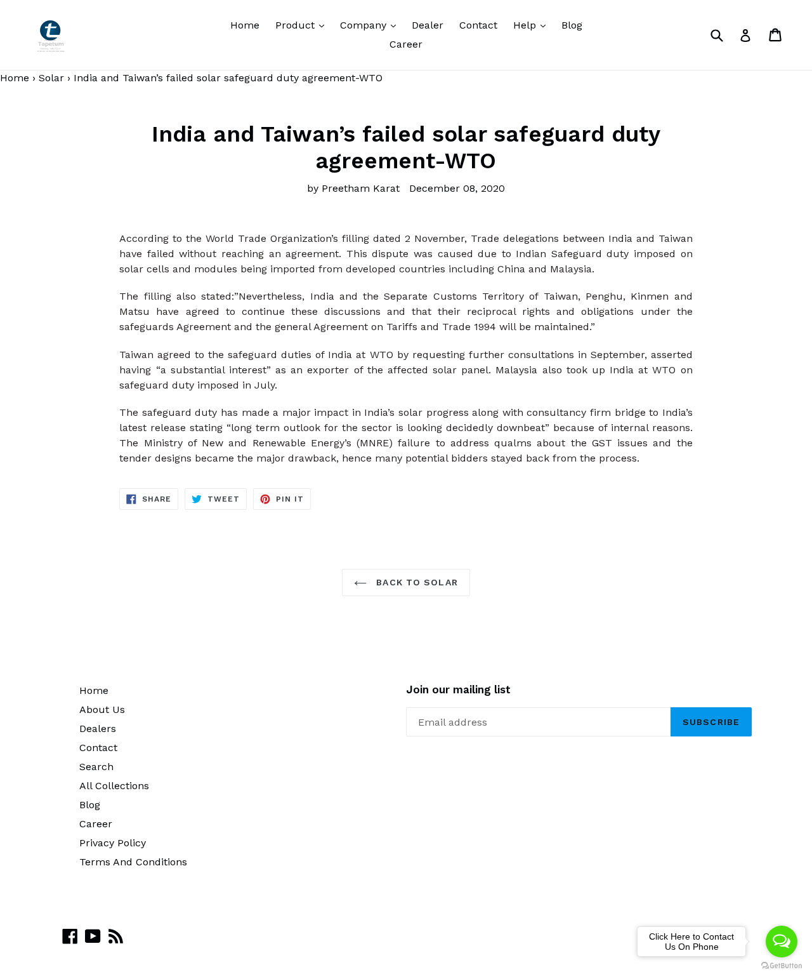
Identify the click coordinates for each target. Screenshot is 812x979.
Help (532, 24)
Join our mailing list (458, 689)
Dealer (427, 25)
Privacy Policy (112, 843)
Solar (51, 78)
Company (371, 24)
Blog (571, 25)
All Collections (114, 786)
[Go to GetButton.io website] (781, 966)
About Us (102, 709)
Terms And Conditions (133, 862)
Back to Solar (415, 582)
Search (96, 767)
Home (244, 25)
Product (303, 24)
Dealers (97, 729)
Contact (478, 25)
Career (406, 44)
